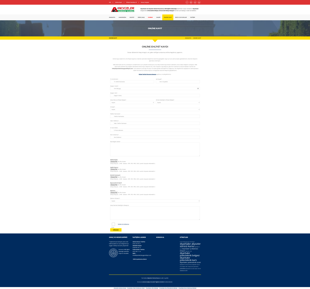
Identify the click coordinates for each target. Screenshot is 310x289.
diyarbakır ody (189, 251)
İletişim (192, 17)
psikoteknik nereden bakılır (192, 268)
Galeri (158, 17)
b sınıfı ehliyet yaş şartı (184, 241)
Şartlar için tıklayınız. (123, 224)
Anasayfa (112, 17)
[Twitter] (195, 2)
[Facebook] (187, 2)
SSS (110, 2)
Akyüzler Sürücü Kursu (120, 288)
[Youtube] (199, 2)
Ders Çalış (141, 17)
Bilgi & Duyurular (181, 17)
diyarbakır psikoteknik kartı (188, 259)
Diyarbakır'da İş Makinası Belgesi (187, 288)
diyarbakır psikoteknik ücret (190, 262)
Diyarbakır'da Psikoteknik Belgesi (168, 288)
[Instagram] (191, 2)
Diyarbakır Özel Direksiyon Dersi (136, 288)
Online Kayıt (118, 2)
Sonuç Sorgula (145, 2)
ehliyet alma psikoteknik (193, 266)
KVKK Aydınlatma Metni (140, 259)
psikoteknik (183, 268)
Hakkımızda (122, 17)
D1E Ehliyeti (192, 241)
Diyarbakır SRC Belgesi (152, 288)
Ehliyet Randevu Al (131, 2)
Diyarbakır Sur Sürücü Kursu (186, 264)
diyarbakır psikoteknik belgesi (189, 254)
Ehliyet (132, 17)
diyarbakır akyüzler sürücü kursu (190, 245)
